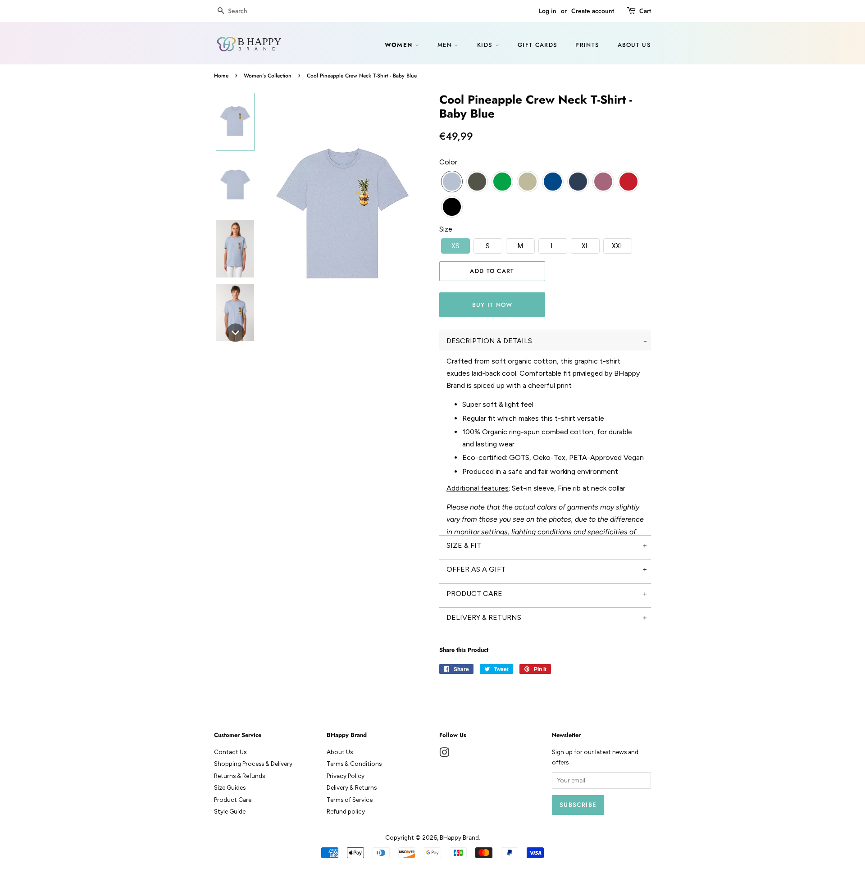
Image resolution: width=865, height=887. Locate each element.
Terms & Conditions (354, 763)
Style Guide (230, 811)
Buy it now (492, 304)
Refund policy (346, 811)
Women (400, 45)
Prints (587, 45)
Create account (592, 10)
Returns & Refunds (239, 775)
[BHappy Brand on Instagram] (444, 754)
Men (445, 45)
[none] (235, 122)
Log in (547, 10)
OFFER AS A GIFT (475, 569)
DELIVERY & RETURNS (483, 617)
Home (221, 76)
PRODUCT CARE (474, 593)
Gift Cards (537, 45)
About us (634, 45)
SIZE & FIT (463, 545)
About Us (340, 751)
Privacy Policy (345, 775)
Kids (486, 45)
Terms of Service (350, 799)
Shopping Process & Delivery (253, 763)
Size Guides (230, 787)
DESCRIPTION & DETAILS (489, 341)
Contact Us (230, 751)
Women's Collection (267, 76)
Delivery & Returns (352, 787)
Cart (645, 10)
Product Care (232, 799)
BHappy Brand (459, 837)
